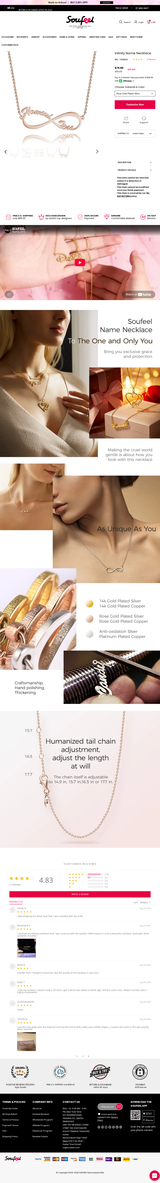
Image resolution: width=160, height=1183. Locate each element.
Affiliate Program (41, 1121)
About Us (37, 1104)
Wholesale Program (42, 1116)
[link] (8, 37)
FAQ (4, 1127)
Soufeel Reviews (40, 1110)
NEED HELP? (144, 8)
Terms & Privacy (10, 1116)
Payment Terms (10, 1121)
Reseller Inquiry (40, 1132)
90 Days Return (9, 1110)
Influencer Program (42, 1127)
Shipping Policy (10, 1132)
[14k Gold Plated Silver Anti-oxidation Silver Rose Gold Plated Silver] (135, 93)
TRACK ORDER (121, 8)
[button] (124, 22)
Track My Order (10, 1104)
